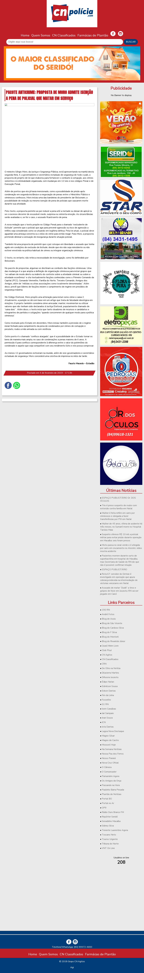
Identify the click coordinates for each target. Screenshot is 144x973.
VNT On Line (108, 848)
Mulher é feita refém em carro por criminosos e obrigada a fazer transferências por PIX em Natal (117, 516)
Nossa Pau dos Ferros (113, 753)
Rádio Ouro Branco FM (113, 812)
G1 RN (105, 704)
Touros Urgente (110, 839)
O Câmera (107, 767)
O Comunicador (109, 771)
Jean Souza (107, 717)
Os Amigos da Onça (111, 780)
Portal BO (107, 798)
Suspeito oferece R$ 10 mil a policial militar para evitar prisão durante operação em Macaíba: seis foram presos (120, 537)
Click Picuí (107, 650)
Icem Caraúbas (109, 708)
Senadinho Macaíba (111, 821)
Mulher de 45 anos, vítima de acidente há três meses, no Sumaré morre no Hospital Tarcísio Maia (121, 526)
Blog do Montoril (110, 636)
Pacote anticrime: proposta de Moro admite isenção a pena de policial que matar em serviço (49, 95)
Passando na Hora (111, 785)
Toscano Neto (109, 834)
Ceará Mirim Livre (110, 645)
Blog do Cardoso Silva (113, 627)
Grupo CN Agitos (76, 961)
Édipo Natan (108, 681)
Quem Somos (40, 35)
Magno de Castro (110, 740)
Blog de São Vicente (112, 623)
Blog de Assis (109, 618)
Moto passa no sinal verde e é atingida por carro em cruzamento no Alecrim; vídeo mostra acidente (121, 548)
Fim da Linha (108, 695)
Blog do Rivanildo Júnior (113, 641)
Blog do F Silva (109, 632)
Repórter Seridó (110, 816)
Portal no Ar (108, 803)
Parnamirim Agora (110, 776)
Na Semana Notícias (112, 749)
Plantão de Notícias (111, 794)
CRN (104, 663)
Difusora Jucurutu (110, 677)
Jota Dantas (108, 726)
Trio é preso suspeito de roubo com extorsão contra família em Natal (118, 507)
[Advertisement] (121, 908)
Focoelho (106, 699)
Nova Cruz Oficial (110, 762)
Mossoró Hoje (109, 744)
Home (25, 35)
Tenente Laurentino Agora (115, 830)
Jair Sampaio (108, 713)
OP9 (104, 807)
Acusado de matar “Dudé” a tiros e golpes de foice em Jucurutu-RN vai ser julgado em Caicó (119, 590)
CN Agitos (107, 654)
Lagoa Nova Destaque (113, 731)
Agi (72, 967)
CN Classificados (64, 35)
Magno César (108, 735)
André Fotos (108, 614)
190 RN (106, 609)
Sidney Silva (108, 825)
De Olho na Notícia (111, 668)
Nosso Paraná (109, 758)
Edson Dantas (109, 690)
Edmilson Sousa (110, 686)
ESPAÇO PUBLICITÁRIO (114, 569)
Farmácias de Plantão (92, 35)
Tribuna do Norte (110, 843)
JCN (104, 722)
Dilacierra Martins (110, 672)
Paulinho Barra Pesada (113, 789)
